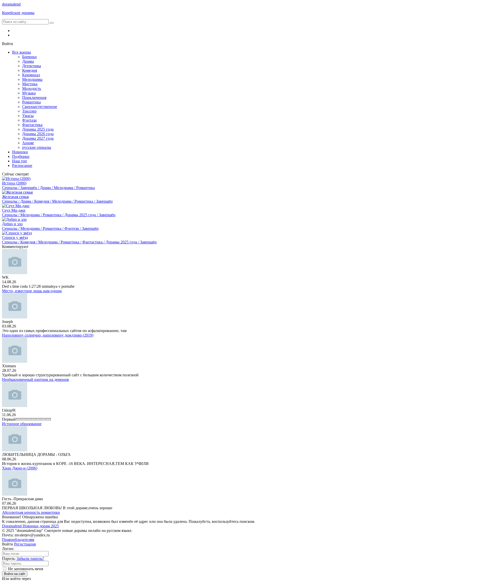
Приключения (34, 97)
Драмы (28, 61)
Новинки (20, 152)
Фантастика (32, 125)
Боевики (29, 57)
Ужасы (28, 116)
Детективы (31, 66)
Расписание (22, 165)
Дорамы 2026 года (38, 134)
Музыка (29, 93)
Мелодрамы (32, 79)
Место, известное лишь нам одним (32, 291)
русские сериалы (36, 147)
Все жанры (21, 52)
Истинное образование (22, 424)
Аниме (28, 143)
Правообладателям (18, 539)
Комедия (29, 70)
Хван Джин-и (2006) (19, 468)
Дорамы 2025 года (38, 129)
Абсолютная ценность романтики (31, 512)
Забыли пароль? (30, 558)
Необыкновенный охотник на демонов (35, 379)
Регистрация (25, 544)
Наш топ (19, 161)
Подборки (20, 156)
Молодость (31, 88)
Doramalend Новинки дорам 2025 (30, 526)
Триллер (29, 111)
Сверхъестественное (39, 106)
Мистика (29, 84)
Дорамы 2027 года (38, 138)
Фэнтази (29, 120)
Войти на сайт (14, 574)
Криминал (31, 75)
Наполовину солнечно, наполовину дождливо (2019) (47, 335)
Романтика (31, 102)
